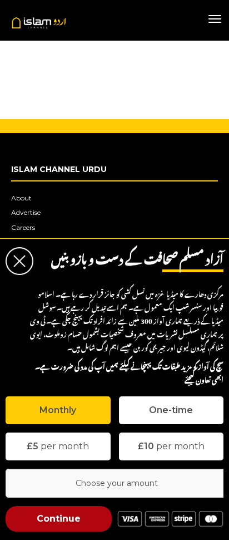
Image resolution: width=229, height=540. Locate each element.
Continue (59, 518)
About (21, 198)
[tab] (58, 410)
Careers (23, 227)
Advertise (26, 212)
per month (58, 446)
